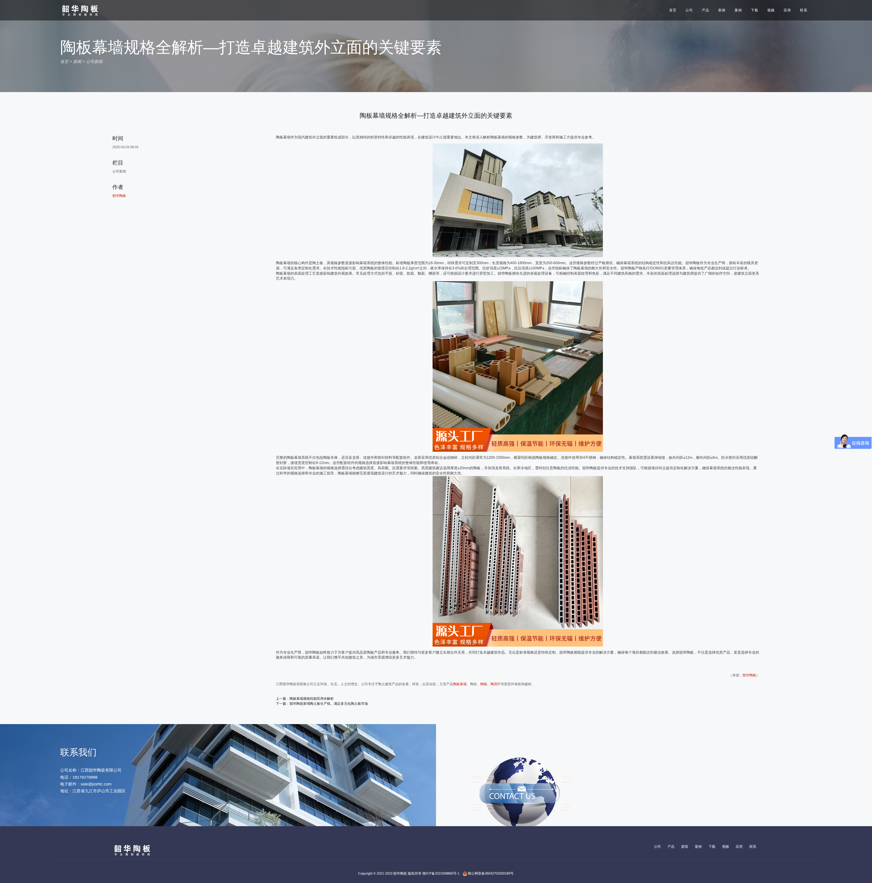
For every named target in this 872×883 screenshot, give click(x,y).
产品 (705, 10)
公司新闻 (94, 61)
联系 (803, 10)
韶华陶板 (749, 675)
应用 (787, 10)
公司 (689, 10)
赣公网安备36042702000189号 (491, 873)
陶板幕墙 (460, 684)
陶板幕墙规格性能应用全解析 (312, 698)
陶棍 (483, 684)
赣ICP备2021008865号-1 (440, 873)
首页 (672, 10)
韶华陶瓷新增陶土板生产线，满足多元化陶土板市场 (329, 703)
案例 (738, 10)
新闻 (722, 10)
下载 (754, 10)
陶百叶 (495, 684)
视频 (771, 10)
